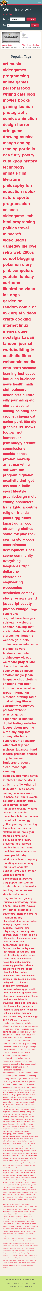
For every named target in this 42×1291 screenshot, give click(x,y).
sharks (24, 1025)
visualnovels (10, 804)
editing (8, 501)
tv (32, 349)
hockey (5, 1109)
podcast (7, 989)
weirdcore (10, 662)
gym (14, 824)
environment (8, 1040)
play (31, 1180)
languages (11, 565)
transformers (8, 1023)
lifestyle (19, 491)
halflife (14, 1260)
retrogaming (8, 1060)
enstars (5, 1136)
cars (16, 367)
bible (7, 1121)
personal (11, 88)
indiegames (28, 948)
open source (17, 1279)
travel (23, 228)
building (5, 1160)
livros (17, 1028)
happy (4, 1258)
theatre (8, 754)
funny (26, 517)
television (9, 789)
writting (28, 1111)
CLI (23, 1284)
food (25, 88)
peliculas (8, 839)
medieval (27, 1121)
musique (19, 1216)
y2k (6, 313)
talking (35, 1163)
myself (17, 924)
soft (22, 1173)
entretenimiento (7, 1250)
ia (35, 1202)
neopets (35, 1245)
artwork (5, 1107)
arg (14, 313)
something (5, 1243)
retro (7, 252)
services (6, 1066)
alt (10, 941)
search (34, 1121)
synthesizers (6, 1221)
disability (11, 1226)
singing (15, 701)
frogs (9, 1143)
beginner (15, 1253)
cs (3, 1209)
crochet (9, 416)
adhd (24, 1214)
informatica (11, 688)
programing (24, 222)
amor (25, 924)
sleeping (9, 771)
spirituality (10, 622)
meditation (34, 1209)
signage (13, 47)
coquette (22, 867)
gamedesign (10, 878)
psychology (12, 442)
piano (33, 902)
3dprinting (31, 1081)
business (27, 378)
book (27, 684)
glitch (4, 1165)
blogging (25, 258)
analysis (20, 1121)
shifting (26, 1248)
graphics (10, 426)
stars (15, 941)
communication (7, 1207)
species (26, 1199)
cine (27, 927)
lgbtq (17, 507)
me (21, 469)
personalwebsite (14, 710)
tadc (31, 1245)
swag (13, 958)
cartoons (11, 282)
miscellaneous (31, 1255)
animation (27, 118)
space (30, 373)
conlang (27, 1182)
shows (29, 426)
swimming (12, 1092)
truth (17, 1180)
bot (36, 1192)
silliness (27, 1245)
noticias (26, 1207)
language (9, 679)
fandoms (9, 653)
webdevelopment (13, 874)
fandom (10, 343)
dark (21, 944)
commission (18, 1209)
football (9, 432)
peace (27, 1260)
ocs (6, 155)
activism (31, 978)
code (30, 539)
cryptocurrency (28, 1219)
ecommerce (33, 1025)
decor (4, 1194)
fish (17, 797)
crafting (22, 697)
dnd (23, 480)
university (33, 1158)
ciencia (17, 1245)
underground (12, 1199)
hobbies (8, 627)
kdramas (34, 1153)
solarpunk (33, 1211)
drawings (8, 843)
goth (21, 432)
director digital (7, 45)
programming (16, 76)
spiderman (24, 1185)
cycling (29, 1163)
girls (21, 1037)
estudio (5, 1182)
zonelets (19, 968)
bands (17, 1109)
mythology (21, 902)
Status (13, 1287)
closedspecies (7, 1163)
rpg (17, 517)
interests (9, 780)
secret (17, 1265)
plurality (24, 1052)
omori (26, 1016)
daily (34, 1197)
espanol (9, 1236)
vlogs (32, 1175)
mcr (25, 1049)
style (15, 934)
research (29, 741)
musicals (8, 902)
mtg (18, 1185)
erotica (31, 1168)
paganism (33, 1224)
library (18, 1136)
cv (26, 1155)
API (33, 1284)
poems (30, 789)
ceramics (27, 1151)
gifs (5, 938)
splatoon (20, 859)
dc (19, 1081)
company (24, 1189)
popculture (16, 882)
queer (23, 331)
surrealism (34, 1087)
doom (25, 1066)
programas (7, 1111)
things (34, 1016)
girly (24, 1043)
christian (22, 1129)
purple (11, 1109)
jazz (33, 1040)
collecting (9, 801)
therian (22, 1084)
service (30, 1124)
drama (34, 1095)
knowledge (24, 1126)
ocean (25, 921)
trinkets (13, 1078)
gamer (14, 1075)
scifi (33, 410)
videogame (13, 215)
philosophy (13, 185)
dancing (32, 824)
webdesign (10, 640)
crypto (7, 758)
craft (22, 941)
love (33, 246)
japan (29, 675)
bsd (18, 1107)
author (33, 1104)
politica (31, 1260)
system (24, 804)
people (28, 1095)
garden (14, 1153)
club (24, 1258)
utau (5, 972)
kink (36, 1241)
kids (4, 1187)
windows (8, 859)
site (16, 736)
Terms (20, 1287)
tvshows (9, 749)
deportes (8, 927)
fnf (4, 909)
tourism (11, 1124)
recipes (23, 934)
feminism (14, 972)
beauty (26, 603)
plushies (19, 965)
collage (17, 989)
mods (22, 1155)
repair (26, 1241)
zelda (20, 1228)
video (30, 288)
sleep (6, 767)
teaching (8, 890)
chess (19, 863)
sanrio (15, 485)
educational (9, 1016)
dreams (21, 808)
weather (11, 1090)
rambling (29, 1231)
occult (25, 762)
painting (22, 410)
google (39, 47)
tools (23, 1009)
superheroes (25, 1177)
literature (11, 179)
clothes (27, 528)
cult (13, 1250)
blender (21, 913)
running (26, 961)
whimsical (18, 1226)
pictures (23, 982)
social (7, 631)
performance (12, 1185)
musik (18, 1248)
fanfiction (11, 378)
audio (11, 938)
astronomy (10, 705)
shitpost (22, 1194)
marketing (21, 464)
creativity (10, 480)
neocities (19, 1199)
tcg (26, 1255)
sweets (15, 1207)
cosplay (8, 670)
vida (29, 1114)
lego (19, 1078)
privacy (29, 965)
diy (33, 421)
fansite (6, 948)
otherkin (24, 1114)
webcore (25, 622)
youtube (11, 276)
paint (28, 1262)
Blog (28, 1284)
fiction (8, 394)
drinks (15, 1262)
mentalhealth (11, 816)
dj (30, 1052)
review (13, 1187)
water (28, 1153)
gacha (21, 1148)
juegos (7, 727)
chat (6, 701)
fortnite (12, 909)
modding (8, 863)
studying (7, 924)
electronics (12, 576)
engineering (13, 581)
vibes (26, 1202)
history (30, 161)
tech (29, 215)
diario (16, 1250)
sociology (13, 1097)
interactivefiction (22, 1238)
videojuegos (14, 240)
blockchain (26, 1192)
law (5, 951)
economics (24, 1102)
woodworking (21, 1260)
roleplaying (9, 931)
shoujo (5, 1202)
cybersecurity (12, 741)
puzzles (7, 871)
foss (26, 1168)
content (31, 1187)
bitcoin (21, 1090)
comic (25, 307)
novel (18, 1034)
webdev (32, 1031)
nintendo (9, 697)
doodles (10, 1194)
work (29, 793)
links (15, 906)
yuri (31, 832)
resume (33, 816)
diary (27, 264)
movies (10, 100)
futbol (23, 816)
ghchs (7, 906)
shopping (9, 684)
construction (18, 1058)
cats (21, 94)
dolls (31, 780)
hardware (30, 1084)
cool (28, 523)
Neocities (9, 1279)
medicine (8, 851)
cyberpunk (10, 614)
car (32, 1006)
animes (32, 754)
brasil (32, 989)
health (18, 384)
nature (9, 197)
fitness (27, 701)
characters (24, 501)
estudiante (25, 1143)
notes (17, 1173)
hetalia (33, 1151)
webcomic (12, 361)
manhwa (26, 1012)
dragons (8, 898)
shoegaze (12, 1189)
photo (24, 797)
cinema (23, 416)
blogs (33, 609)
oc (34, 307)
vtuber (17, 631)
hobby (18, 917)
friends (23, 512)
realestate (7, 1046)
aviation (10, 1146)
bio (24, 871)
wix (18, 47)
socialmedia (20, 999)
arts (18, 394)
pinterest (8, 978)
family (17, 871)
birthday (21, 855)
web (17, 252)
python (32, 871)
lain (20, 828)
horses (20, 1049)
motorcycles (22, 1250)
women (26, 1139)
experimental (12, 719)
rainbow (31, 1241)
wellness (25, 1136)
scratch (6, 1034)
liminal (17, 1160)
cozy (19, 1016)
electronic (19, 1023)
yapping (26, 1131)
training (16, 1214)
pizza (22, 906)
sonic (7, 533)
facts (28, 1228)
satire (29, 1214)
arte (6, 130)
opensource (20, 1095)
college (33, 1046)
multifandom (28, 1236)
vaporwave (26, 705)
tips (10, 1255)
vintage (22, 608)
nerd (5, 1081)
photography (15, 112)
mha (4, 1228)
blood (21, 1219)
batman (33, 1182)
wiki (14, 820)
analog (33, 1099)
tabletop (5, 1097)
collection (7, 1052)
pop (10, 1043)
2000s (28, 252)
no (17, 931)
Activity (7, 14)
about (18, 727)
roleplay (20, 533)
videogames (14, 70)
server (5, 1185)
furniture (16, 1163)
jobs (20, 1258)
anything (18, 732)
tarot (34, 808)
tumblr (21, 1072)
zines (30, 549)
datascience (12, 1265)
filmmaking (22, 985)
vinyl (35, 1207)
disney (20, 1207)
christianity (13, 955)
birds (6, 732)
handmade (12, 1192)
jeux (10, 1243)
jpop (32, 1028)
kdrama (10, 1102)
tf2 (16, 982)
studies (10, 1253)
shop (20, 679)
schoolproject (7, 1158)
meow (34, 938)
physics (8, 714)
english (7, 847)
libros (21, 789)
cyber (25, 1060)
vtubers (16, 1046)
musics (32, 1202)
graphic (26, 992)
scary (28, 1129)
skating (12, 1049)
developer (9, 855)
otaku (32, 1139)
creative (8, 675)
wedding (23, 1124)
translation (7, 1069)
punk (18, 421)
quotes (23, 1163)
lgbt (30, 480)
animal (5, 1199)
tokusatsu (5, 1265)
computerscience (10, 1072)
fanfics (26, 1173)
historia (28, 1023)
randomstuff (25, 1224)
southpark (7, 1084)
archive (30, 442)
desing (11, 1231)
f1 (10, 1031)
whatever (16, 1052)
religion (9, 512)
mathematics (29, 886)
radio (32, 697)
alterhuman (15, 1155)
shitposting (6, 1148)
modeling (32, 1102)
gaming (10, 106)
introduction (17, 894)
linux (23, 325)
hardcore (17, 1114)
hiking (19, 839)
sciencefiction (7, 1141)
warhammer (13, 1248)
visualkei (15, 1236)
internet (10, 325)
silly (6, 400)
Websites (11, 9)
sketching (14, 1099)
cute (7, 161)
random (10, 307)
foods (6, 958)
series (8, 421)
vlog (16, 1009)
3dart (10, 1168)
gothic (7, 824)
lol (4, 955)
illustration (13, 288)
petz (4, 1151)
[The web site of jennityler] (31, 37)
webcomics (12, 587)
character (12, 1180)
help (30, 1060)
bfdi (33, 951)
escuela (6, 1063)
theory (18, 1177)
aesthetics (11, 592)
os (12, 1197)
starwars (26, 1040)
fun (29, 185)
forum (26, 1087)
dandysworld (32, 1185)
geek (4, 1197)
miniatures (10, 1258)
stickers (6, 1025)
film (22, 173)
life (24, 246)
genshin (21, 801)
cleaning (6, 1116)
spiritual (22, 1245)
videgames (29, 1253)
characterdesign (12, 921)
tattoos (32, 1090)
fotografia (15, 961)
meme (29, 847)
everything (12, 560)
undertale (21, 666)
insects (22, 1075)
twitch (23, 972)
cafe (23, 1034)
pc (27, 1046)
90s (27, 421)
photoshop (5, 1267)
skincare (6, 1087)
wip (20, 745)
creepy (28, 1058)
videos (29, 313)
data (5, 941)
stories (8, 405)
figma (29, 47)
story (20, 539)
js (12, 1114)
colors (26, 1109)
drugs (11, 1160)
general (31, 1141)
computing (31, 1043)
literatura (8, 1009)
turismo (24, 1141)
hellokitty (32, 1009)
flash (36, 1072)
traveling (18, 927)
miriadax (14, 1241)
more (24, 1226)
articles (18, 1189)
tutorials (19, 1175)
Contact (28, 1287)
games (22, 82)
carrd (30, 913)
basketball (30, 631)
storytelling (11, 635)
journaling (19, 400)
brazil (33, 1129)
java (20, 1099)
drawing (10, 136)
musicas (13, 1170)
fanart (8, 523)
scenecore (8, 975)
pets (26, 640)
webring (16, 1258)
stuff (6, 389)
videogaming (18, 1131)
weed (15, 1084)
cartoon (26, 843)
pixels (6, 886)
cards (12, 1173)
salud (27, 1090)
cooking (23, 319)
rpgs (24, 989)
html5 (34, 776)
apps (25, 832)
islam (16, 1233)
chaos (10, 1202)
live (13, 1182)
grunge (26, 1006)
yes (34, 1092)
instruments (10, 1233)
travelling (8, 1002)
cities (10, 1260)
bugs (23, 736)
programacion (16, 203)
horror (23, 124)
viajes (28, 1221)
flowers (20, 649)
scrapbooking (33, 1136)
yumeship (7, 1055)
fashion (26, 106)
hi (26, 1092)
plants (8, 517)
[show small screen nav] (39, 2)
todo (21, 1214)
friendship (6, 1126)
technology (13, 167)
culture (28, 394)
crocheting (21, 1153)
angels (32, 1107)
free (17, 851)
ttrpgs (7, 692)
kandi (20, 1087)
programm (14, 1238)
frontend (32, 1250)
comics (10, 118)
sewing (9, 539)
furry (16, 155)
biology (8, 649)
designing (19, 1002)
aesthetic (11, 355)
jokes (36, 1260)
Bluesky (32, 1279)
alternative (27, 688)
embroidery (17, 1231)
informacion (20, 1202)
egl (4, 1121)
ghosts (32, 1165)
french (5, 1180)
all (34, 784)
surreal (16, 1146)
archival (24, 1262)
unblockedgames (20, 1221)
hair (14, 1133)
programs (25, 1187)
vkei (33, 931)
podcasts (12, 1107)
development (13, 549)
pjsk (34, 934)
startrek (19, 1192)
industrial (25, 1216)
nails (4, 1143)
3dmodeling (14, 1006)
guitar (19, 523)
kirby (13, 1119)
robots (16, 886)
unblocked (7, 1058)
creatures (5, 1241)
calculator (10, 1214)
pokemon (12, 264)
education (12, 191)
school (9, 258)
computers (22, 270)
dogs (15, 294)
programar (12, 1081)
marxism (5, 1226)
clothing (31, 679)
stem (28, 1226)
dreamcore (24, 909)
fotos (16, 1228)
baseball (14, 1063)
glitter (16, 1197)
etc (31, 400)
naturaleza (15, 1255)
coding (23, 142)
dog (5, 882)
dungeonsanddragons (18, 1243)
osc (30, 890)
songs (29, 968)
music (15, 63)
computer (23, 653)
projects (20, 754)
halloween (6, 1119)
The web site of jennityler (31, 45)
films (26, 355)
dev (5, 1019)
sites (16, 1148)
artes (21, 1063)
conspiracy (15, 1126)
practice (33, 1189)
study (7, 598)
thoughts (26, 635)
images (31, 1049)
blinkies (27, 719)
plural (27, 1116)
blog (31, 94)
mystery (32, 859)
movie (28, 670)
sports (23, 197)
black (12, 1228)
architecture (11, 657)
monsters (6, 1099)
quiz (30, 1197)
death (35, 992)
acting (5, 1031)
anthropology (7, 1133)
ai (20, 313)
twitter (4, 1233)
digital (7, 723)
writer (5, 1168)
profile (18, 784)
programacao (7, 1129)
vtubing (8, 1228)
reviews (20, 598)
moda (19, 670)
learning (10, 373)
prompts (5, 1262)
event (25, 1078)
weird (32, 598)
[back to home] (4, 3)
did (13, 1148)
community (23, 555)
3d (21, 426)
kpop (17, 161)
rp (36, 913)
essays (7, 812)
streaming (11, 528)
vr (28, 808)
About (8, 1284)
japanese (22, 749)
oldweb (26, 657)
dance (21, 453)
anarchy (12, 1175)
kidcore (31, 1126)
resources (21, 890)
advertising (21, 1233)
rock (32, 533)
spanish (7, 934)
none (11, 996)
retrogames (17, 1141)
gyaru (27, 839)
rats (21, 1139)
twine (5, 1043)
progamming (23, 996)
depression (6, 1153)
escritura (18, 1187)
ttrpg (26, 565)
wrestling (8, 965)
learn (26, 1119)
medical (5, 1095)
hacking (21, 627)
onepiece (6, 1173)
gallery (28, 898)
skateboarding (12, 832)
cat (32, 416)
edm (13, 1104)
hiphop (12, 951)
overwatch (5, 1231)
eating (5, 1124)
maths (16, 1019)
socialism (20, 1092)
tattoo (15, 1158)
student (16, 1012)
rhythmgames (7, 1211)
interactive (25, 878)
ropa (19, 1097)
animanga (19, 1104)
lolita (5, 1037)
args (14, 1031)
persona (29, 1072)
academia (19, 1119)
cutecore (19, 389)
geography (9, 985)
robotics (16, 992)
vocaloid (29, 367)
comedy (28, 592)
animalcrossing (6, 1238)
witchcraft (10, 745)
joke (10, 1241)
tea (26, 1031)
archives (6, 1175)
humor (18, 898)
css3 (13, 1245)
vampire (5, 1189)
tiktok (30, 1092)
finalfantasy (6, 1248)
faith (28, 1250)
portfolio (27, 149)
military (13, 1216)
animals (10, 173)
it (20, 640)
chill (33, 1111)
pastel (5, 1049)
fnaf (30, 627)
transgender (20, 812)
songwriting (6, 1216)
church (26, 1211)
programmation (30, 1194)
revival (12, 1219)
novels (31, 906)
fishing (22, 1111)
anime (9, 82)
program (10, 474)
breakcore (8, 968)
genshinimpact (23, 1158)
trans (7, 507)
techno (5, 1092)
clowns (28, 1037)
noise (6, 961)
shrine (23, 955)
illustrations (19, 1182)
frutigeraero (11, 762)
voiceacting (19, 1165)
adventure (9, 913)
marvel (7, 820)
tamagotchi (21, 1241)
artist (7, 464)
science (10, 209)
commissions (14, 448)
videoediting (31, 1075)
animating (6, 1219)
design (9, 124)
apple (31, 1207)
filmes (34, 996)
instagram (26, 1209)
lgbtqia (14, 1087)
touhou (28, 882)
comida (9, 453)
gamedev (11, 246)
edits (20, 1262)
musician (21, 1255)
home (32, 955)
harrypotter (6, 1155)
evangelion (34, 1226)
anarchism (15, 1025)
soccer (17, 644)
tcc (4, 1104)
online (33, 921)
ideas (5, 1102)
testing (18, 723)
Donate (16, 1284)
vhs (22, 1109)
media (29, 361)
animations (20, 836)
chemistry (25, 1028)
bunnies (16, 948)
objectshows (23, 938)
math (29, 384)
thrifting (21, 1116)
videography (23, 1055)
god (11, 1028)
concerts (11, 1165)
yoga (14, 1055)
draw (15, 1043)
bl (30, 934)
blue (5, 996)
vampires (19, 793)
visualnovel (25, 1107)
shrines (19, 1170)
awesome (25, 1019)
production (20, 978)
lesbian (7, 1012)
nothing (28, 727)
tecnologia (19, 767)
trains (22, 1046)
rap (22, 847)
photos (9, 608)
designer (5, 1253)
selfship (33, 1177)
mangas (27, 1104)
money (7, 736)
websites (30, 723)
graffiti (30, 1146)
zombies (32, 1248)
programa (29, 1133)
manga (9, 142)
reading (10, 149)
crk (29, 1189)
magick (32, 1243)
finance (21, 780)
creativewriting (9, 1209)
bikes (26, 1197)
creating (23, 1160)
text (11, 1131)
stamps (7, 836)
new (13, 1221)
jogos (22, 824)
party (32, 1221)
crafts (8, 319)
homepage (13, 1116)
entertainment (14, 544)
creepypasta (28, 851)
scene (8, 555)
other (28, 784)
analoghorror (32, 1155)
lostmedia (32, 1199)
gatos (19, 714)
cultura (24, 1097)
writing (9, 94)
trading (6, 1078)
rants (4, 1146)
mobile (21, 1168)
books (24, 100)
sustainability (16, 1143)
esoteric (26, 1175)
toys (13, 828)
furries (18, 758)
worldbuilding (16, 349)
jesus (29, 1034)
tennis (5, 1139)
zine (5, 894)
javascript (11, 603)
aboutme (30, 507)
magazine (23, 1146)
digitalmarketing (13, 1139)
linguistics (9, 808)
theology (33, 1143)
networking (19, 1151)
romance (8, 797)
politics (10, 228)
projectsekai (30, 1265)
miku (24, 1081)
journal (25, 343)
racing (17, 1124)
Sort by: (6, 19)
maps (17, 1102)
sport (7, 491)
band (33, 749)
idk (6, 294)
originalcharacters (16, 618)
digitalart (26, 474)
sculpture (32, 1119)
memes (10, 331)
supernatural (30, 1063)
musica (27, 136)
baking (8, 410)
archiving (10, 1262)
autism (7, 784)
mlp (20, 684)
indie (26, 485)
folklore (32, 1173)
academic (6, 1170)
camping (16, 1194)
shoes (32, 1116)
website (22, 405)
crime (16, 1219)
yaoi (27, 745)
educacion (30, 644)
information (21, 692)
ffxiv (18, 975)
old (20, 1043)
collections (20, 1236)
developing (5, 1255)
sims (4, 1214)
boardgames (28, 975)
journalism (9, 867)
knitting (7, 793)
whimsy (28, 863)
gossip (4, 1236)
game (17, 130)
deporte (18, 1040)
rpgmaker (6, 1177)
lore (32, 662)
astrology (24, 820)
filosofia (14, 1211)
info (28, 732)
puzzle (32, 801)
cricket (13, 1121)
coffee (7, 644)
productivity (22, 1253)
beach (24, 1228)
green (5, 1090)
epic (16, 1090)
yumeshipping (26, 1204)
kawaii (28, 337)
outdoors (8, 999)
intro (16, 847)
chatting (12, 1095)
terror (15, 1129)
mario (16, 1037)
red (22, 1248)
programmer (16, 1066)
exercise (23, 1231)
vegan (34, 1231)
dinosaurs (32, 1002)
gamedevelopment (16, 776)
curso (27, 1148)
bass (26, 1233)
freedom (33, 1109)
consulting (8, 47)
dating (34, 1238)
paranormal (23, 951)
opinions (28, 1258)
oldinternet (6, 1204)
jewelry (7, 992)
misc (12, 1034)
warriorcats (33, 1078)
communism (24, 958)
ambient (12, 1136)
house (32, 1228)
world (8, 1104)
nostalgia (12, 337)
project (23, 662)
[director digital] (11, 37)
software (10, 469)
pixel (27, 944)
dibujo (9, 1197)
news (7, 384)
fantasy (27, 276)
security (25, 931)
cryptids (26, 1165)
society (15, 1168)
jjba (28, 1160)
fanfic (6, 828)
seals (12, 1177)
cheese (27, 1243)
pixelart (9, 458)
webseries (20, 1133)
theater (6, 1028)
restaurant (15, 1111)
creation (6, 1131)
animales (7, 1075)
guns (8, 1187)
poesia (32, 1148)
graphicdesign (15, 496)
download (23, 1265)
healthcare (6, 1114)
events (33, 797)
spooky (29, 1238)
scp (31, 1216)
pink (7, 270)
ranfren (33, 1262)
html (7, 222)
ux (10, 1182)
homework (10, 1151)
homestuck (12, 437)
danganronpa (10, 944)
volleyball (8, 982)
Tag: (4, 25)
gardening (13, 301)
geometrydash (6, 1245)
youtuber (20, 1211)
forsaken (5, 1192)
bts (4, 1006)
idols (13, 1224)
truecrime (26, 1099)
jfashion (8, 917)
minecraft (12, 234)
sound (30, 1097)
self (4, 1260)
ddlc (7, 1260)
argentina (33, 1258)
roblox (29, 191)
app (18, 843)
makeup (23, 458)
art (5, 63)
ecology (18, 1060)
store (10, 1037)
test (21, 373)
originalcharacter (15, 1204)
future (4, 1224)
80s (34, 1034)
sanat (31, 1192)
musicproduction (29, 1170)
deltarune (11, 571)
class (35, 1219)
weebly (34, 47)
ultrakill (21, 1197)
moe (14, 1202)
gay (32, 618)
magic (19, 675)
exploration (31, 1233)
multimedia (18, 1069)
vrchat (9, 1224)
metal (32, 496)
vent (10, 1019)
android (20, 1031)
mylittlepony (25, 1180)
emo (7, 367)
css (6, 485)
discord (8, 666)
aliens (27, 828)
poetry (28, 155)
